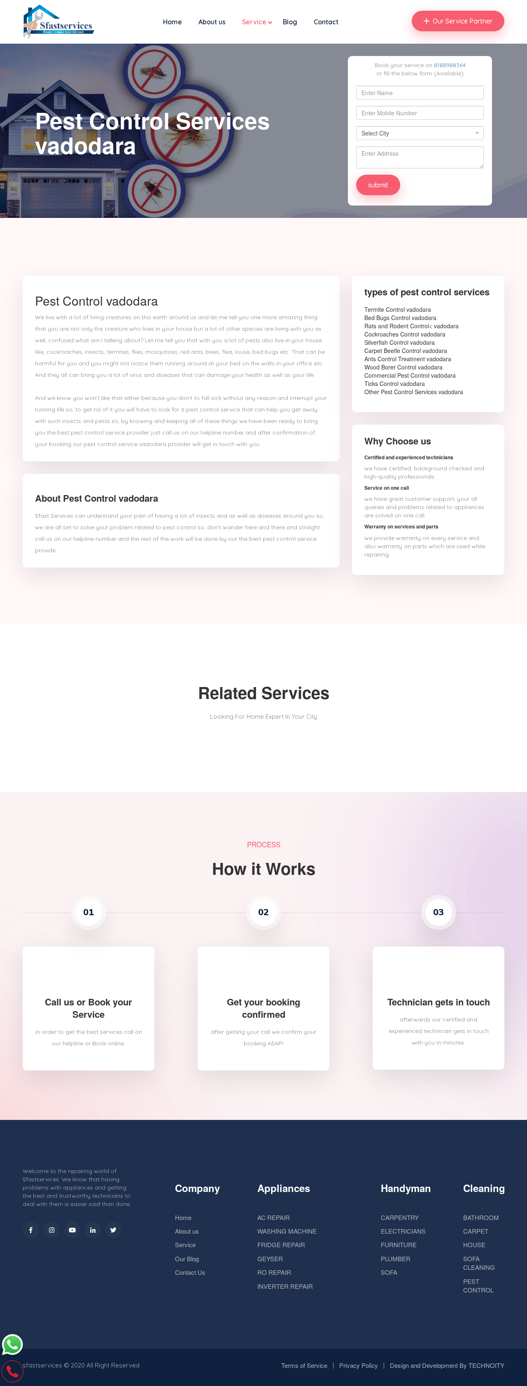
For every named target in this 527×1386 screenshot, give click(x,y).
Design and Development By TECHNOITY (447, 1365)
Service (254, 22)
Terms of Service (304, 1365)
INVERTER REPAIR (285, 1286)
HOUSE (474, 1244)
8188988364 (450, 65)
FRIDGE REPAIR (281, 1244)
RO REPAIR (274, 1272)
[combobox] (420, 133)
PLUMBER (395, 1258)
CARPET (475, 1231)
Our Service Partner (462, 21)
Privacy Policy (358, 1365)
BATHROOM (481, 1217)
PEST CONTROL (478, 1285)
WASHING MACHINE (287, 1231)
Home (172, 22)
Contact (326, 22)
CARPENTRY (400, 1217)
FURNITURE (399, 1244)
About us (212, 22)
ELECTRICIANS (403, 1231)
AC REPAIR (273, 1217)
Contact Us (190, 1272)
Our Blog (187, 1258)
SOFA (389, 1272)
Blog (290, 22)
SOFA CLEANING (479, 1262)
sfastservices (42, 1365)
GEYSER (270, 1258)
